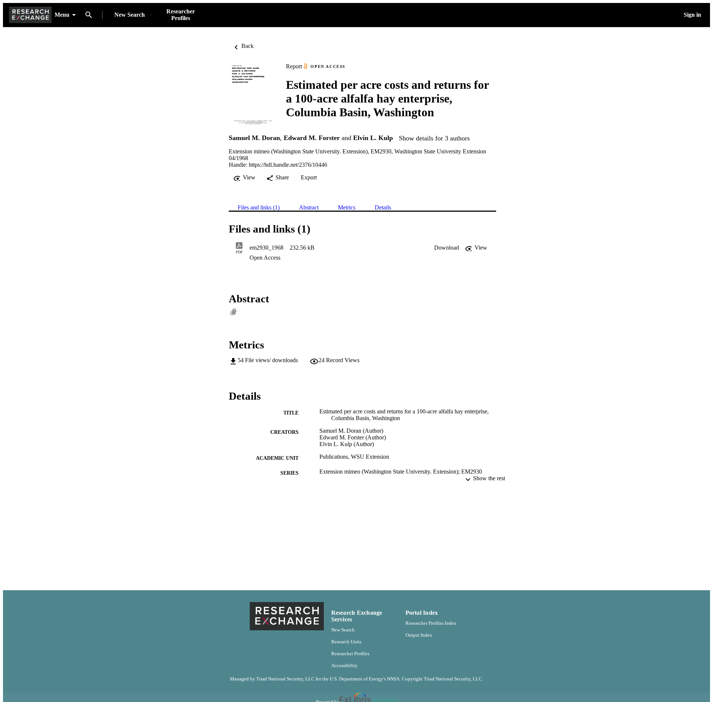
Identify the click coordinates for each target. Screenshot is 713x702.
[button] (446, 247)
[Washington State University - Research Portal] (30, 15)
